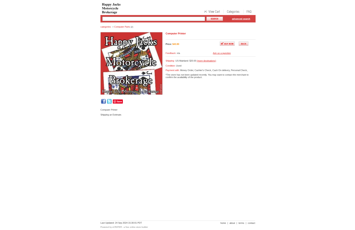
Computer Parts (122, 27)
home (223, 223)
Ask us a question (222, 53)
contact (251, 223)
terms (241, 223)
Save (119, 101)
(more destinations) (206, 61)
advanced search (241, 19)
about (232, 223)
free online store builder (137, 227)
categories (105, 27)
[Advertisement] (175, 133)
